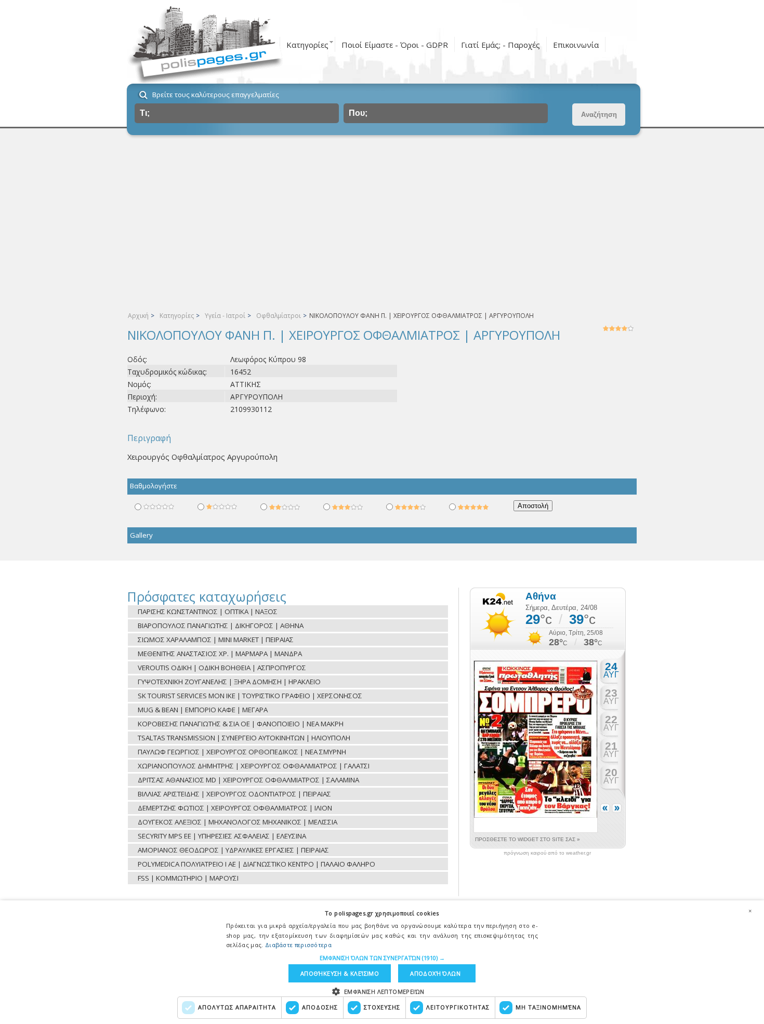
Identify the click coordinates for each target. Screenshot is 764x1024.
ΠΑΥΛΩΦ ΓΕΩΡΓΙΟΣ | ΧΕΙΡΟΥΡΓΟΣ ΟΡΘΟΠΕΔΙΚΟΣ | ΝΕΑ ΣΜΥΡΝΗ (242, 751)
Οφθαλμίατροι (278, 315)
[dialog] (382, 962)
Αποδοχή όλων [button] (435, 973)
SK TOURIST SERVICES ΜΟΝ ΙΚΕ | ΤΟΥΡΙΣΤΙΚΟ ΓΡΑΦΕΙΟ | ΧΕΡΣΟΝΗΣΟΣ (250, 695)
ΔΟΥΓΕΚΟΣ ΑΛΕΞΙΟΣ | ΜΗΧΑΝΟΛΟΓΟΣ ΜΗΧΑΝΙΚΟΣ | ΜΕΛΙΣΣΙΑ (237, 822)
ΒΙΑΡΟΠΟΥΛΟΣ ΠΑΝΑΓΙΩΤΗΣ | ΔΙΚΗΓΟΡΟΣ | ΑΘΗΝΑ (221, 625)
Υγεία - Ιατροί (225, 315)
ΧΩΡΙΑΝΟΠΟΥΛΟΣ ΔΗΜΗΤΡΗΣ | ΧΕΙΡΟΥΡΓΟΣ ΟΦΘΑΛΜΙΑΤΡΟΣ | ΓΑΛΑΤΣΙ (254, 765)
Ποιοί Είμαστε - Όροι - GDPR (394, 44)
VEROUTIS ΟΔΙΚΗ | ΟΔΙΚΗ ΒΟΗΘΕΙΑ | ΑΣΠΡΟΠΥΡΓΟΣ (222, 667)
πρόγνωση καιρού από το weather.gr (547, 853)
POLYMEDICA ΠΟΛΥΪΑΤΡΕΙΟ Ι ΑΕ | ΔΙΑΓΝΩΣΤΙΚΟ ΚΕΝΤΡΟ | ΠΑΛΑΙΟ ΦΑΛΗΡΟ (256, 864)
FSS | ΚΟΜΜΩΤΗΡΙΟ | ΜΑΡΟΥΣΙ (188, 878)
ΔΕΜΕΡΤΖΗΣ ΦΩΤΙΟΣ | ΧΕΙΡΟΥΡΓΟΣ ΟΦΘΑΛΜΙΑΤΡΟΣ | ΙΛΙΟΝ (235, 808)
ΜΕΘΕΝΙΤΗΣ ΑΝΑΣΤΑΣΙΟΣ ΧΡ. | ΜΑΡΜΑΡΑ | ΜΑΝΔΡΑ (220, 653)
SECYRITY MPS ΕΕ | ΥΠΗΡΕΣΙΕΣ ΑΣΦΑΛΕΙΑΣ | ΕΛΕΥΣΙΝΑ (222, 836)
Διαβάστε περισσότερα (298, 945)
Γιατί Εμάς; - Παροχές (500, 44)
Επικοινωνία (576, 44)
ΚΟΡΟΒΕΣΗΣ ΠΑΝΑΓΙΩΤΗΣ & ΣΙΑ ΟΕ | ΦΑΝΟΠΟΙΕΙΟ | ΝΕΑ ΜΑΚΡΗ (241, 723)
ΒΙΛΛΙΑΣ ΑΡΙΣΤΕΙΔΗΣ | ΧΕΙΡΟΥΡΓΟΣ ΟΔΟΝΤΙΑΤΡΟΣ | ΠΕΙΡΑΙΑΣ (234, 794)
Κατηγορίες (307, 44)
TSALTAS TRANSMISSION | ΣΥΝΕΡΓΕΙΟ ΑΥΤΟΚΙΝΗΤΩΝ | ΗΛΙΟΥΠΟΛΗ (244, 737)
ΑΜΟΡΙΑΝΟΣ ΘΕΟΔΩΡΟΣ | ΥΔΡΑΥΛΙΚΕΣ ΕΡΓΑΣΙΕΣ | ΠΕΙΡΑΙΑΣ (233, 850)
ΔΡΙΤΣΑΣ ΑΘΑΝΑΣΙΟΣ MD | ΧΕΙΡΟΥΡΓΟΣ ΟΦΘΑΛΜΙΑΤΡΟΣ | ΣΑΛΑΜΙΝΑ (248, 779)
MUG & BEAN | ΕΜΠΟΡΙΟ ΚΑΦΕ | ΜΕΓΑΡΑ (203, 709)
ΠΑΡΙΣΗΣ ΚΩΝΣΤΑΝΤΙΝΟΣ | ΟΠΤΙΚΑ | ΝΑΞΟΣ (208, 611)
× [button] (750, 911)
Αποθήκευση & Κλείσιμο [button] (339, 973)
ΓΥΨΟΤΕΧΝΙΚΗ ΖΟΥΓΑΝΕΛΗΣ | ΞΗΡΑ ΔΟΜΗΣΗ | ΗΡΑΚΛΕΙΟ (229, 681)
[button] (382, 958)
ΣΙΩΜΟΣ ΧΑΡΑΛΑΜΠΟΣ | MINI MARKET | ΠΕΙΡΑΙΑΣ (216, 639)
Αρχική (138, 315)
